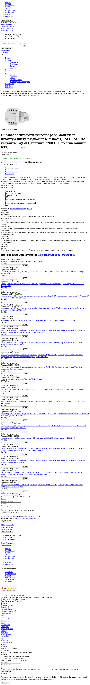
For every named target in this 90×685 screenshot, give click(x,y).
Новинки (8, 582)
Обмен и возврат (16, 80)
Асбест (3, 621)
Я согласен (5, 683)
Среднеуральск (6, 642)
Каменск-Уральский (8, 611)
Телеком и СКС (11, 580)
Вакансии (13, 66)
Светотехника (10, 574)
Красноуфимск (6, 635)
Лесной (3, 631)
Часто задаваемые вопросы (20, 82)
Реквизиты (14, 62)
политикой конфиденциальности (26, 518)
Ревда (3, 623)
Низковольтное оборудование (54, 91)
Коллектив (14, 64)
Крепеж (8, 576)
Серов (3, 615)
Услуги (8, 9)
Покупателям (10, 11)
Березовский (5, 625)
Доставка (13, 76)
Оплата (12, 78)
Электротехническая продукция (13, 91)
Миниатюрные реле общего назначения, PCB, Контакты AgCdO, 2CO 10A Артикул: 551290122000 (38, 320)
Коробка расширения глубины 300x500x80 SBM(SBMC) (22, 261)
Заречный (4, 640)
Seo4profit (18, 601)
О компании (9, 5)
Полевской (5, 627)
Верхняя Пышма (7, 619)
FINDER (69, 91)
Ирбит (3, 639)
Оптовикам (9, 12)
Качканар (4, 633)
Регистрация (10, 24)
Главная (8, 3)
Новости (13, 68)
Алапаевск (5, 637)
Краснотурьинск (7, 629)
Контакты (9, 16)
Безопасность (10, 578)
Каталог (8, 7)
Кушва (3, 644)
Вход (3, 24)
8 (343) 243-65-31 (7, 28)
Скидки (8, 14)
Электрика (38, 91)
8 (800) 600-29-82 (7, 30)
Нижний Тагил (6, 609)
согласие (9, 517)
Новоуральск (6, 617)
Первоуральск (6, 613)
